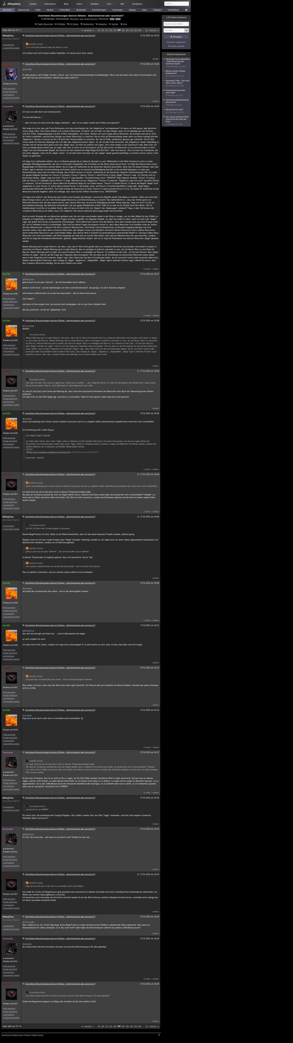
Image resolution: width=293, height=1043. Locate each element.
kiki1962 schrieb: (36, 44)
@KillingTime (28, 279)
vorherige (88, 30)
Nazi (81, 19)
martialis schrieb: (36, 761)
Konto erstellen (177, 46)
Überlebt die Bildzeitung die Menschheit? (177, 102)
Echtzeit (33, 4)
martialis (7, 371)
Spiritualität (81, 10)
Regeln (28, 1035)
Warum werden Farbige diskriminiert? (175, 73)
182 (110, 30)
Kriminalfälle (65, 10)
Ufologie (132, 10)
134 (102, 30)
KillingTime (8, 36)
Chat (109, 4)
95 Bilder (61, 24)
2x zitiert (146, 269)
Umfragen (157, 10)
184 (119, 30)
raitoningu (7, 64)
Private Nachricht (10, 92)
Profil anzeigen (9, 89)
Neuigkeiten (137, 4)
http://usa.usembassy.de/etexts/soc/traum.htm (49, 452)
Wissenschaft (23, 10)
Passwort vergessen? (176, 42)
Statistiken (94, 4)
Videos (79, 4)
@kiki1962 (27, 69)
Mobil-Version (37, 1035)
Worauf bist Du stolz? (175, 111)
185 (123, 30)
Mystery (50, 10)
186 (127, 30)
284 (139, 30)
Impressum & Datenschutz (12, 1035)
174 (106, 30)
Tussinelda (8, 106)
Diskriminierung (91, 19)
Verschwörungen (99, 10)
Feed (112, 19)
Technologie (117, 10)
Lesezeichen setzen (11, 48)
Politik (37, 10)
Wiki (122, 4)
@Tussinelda (28, 326)
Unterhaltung (173, 10)
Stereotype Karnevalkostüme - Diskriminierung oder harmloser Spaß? (178, 63)
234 (135, 30)
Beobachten (88, 24)
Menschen (7, 10)
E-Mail (118, 19)
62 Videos (74, 24)
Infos (125, 24)
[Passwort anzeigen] (186, 32)
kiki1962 (6, 274)
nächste (152, 30)
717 (146, 30)
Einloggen (177, 37)
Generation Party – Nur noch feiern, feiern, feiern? (177, 83)
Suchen (115, 24)
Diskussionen (50, 4)
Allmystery (13, 3)
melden (156, 59)
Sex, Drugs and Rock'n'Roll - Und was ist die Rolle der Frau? (177, 120)
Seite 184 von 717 (11, 30)
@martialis (27, 419)
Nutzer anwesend (176, 17)
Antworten (102, 24)
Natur (144, 10)
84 (99, 30)
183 (114, 30)
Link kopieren (8, 45)
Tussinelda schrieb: (37, 335)
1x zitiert (146, 316)
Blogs (66, 4)
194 (131, 30)
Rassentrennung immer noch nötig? (175, 92)
